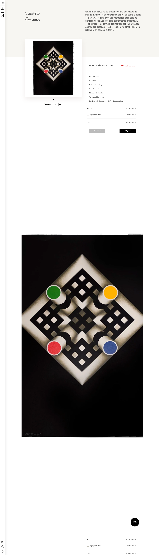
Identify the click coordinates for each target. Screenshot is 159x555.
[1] (113, 30)
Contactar (97, 131)
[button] (53, 99)
